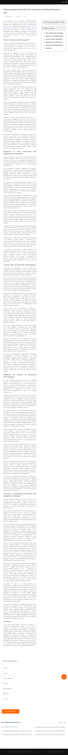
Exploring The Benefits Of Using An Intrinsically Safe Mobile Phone (11, 727)
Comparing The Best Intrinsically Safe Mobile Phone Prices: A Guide (18, 734)
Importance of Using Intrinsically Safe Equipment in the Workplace (55, 36)
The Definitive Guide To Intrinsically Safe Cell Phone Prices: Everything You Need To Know (51, 731)
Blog (60, 722)
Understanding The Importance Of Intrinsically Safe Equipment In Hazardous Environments (18, 731)
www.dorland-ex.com (46, 752)
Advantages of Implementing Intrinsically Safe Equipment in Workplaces (55, 45)
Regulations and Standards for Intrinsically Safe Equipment (55, 42)
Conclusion (49, 48)
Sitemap (55, 752)
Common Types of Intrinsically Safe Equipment (55, 39)
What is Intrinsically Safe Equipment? (55, 33)
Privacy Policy (62, 752)
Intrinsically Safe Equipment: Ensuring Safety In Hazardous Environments (51, 727)
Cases (64, 722)
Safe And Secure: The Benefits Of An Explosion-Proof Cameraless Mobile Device (51, 734)
